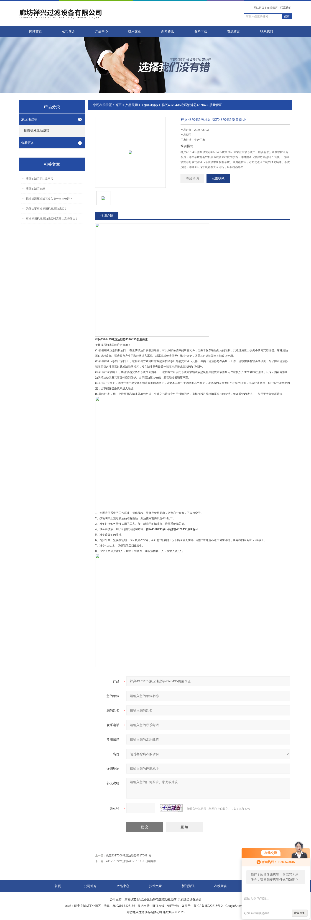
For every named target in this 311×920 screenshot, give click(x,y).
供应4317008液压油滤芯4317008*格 (128, 855)
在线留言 (272, 7)
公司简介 (68, 31)
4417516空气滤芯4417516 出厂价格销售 (131, 861)
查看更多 (27, 143)
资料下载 (200, 31)
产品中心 (101, 31)
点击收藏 (218, 178)
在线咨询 (192, 178)
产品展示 (131, 105)
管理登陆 (173, 906)
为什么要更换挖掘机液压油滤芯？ (46, 208)
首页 (118, 105)
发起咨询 (299, 913)
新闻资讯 (167, 31)
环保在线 (158, 906)
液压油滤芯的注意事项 (39, 178)
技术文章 (134, 31)
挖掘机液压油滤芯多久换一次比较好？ (49, 198)
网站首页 (258, 7)
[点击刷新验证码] (171, 808)
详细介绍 (106, 215)
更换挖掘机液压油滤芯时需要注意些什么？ (52, 218)
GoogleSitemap (235, 906)
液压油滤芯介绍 (35, 188)
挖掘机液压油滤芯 (36, 130)
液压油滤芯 (29, 119)
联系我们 (285, 7)
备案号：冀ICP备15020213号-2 (202, 906)
